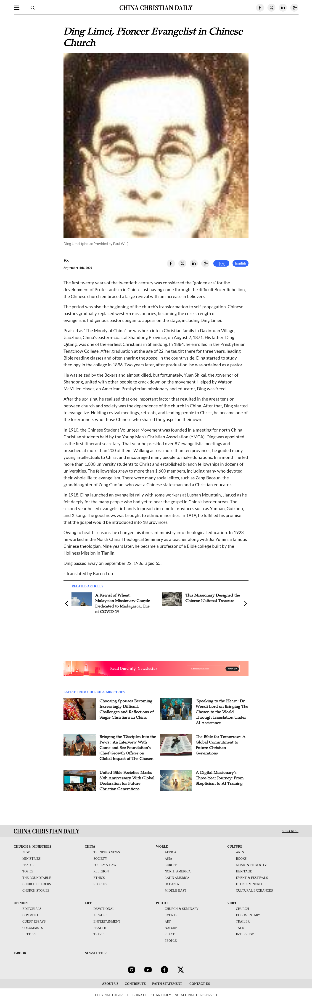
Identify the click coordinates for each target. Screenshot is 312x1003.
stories (100, 884)
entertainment (106, 921)
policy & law (104, 865)
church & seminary (181, 908)
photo (162, 903)
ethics (99, 878)
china (90, 846)
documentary (248, 915)
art (168, 921)
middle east (175, 890)
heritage (244, 871)
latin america (177, 878)
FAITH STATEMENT (167, 983)
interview (245, 934)
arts (240, 852)
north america (178, 871)
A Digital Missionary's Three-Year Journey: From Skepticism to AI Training (220, 778)
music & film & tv (251, 865)
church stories (36, 890)
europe (171, 865)
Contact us (199, 983)
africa (170, 852)
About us (110, 983)
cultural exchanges (254, 890)
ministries (31, 858)
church (242, 908)
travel (99, 934)
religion (101, 871)
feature (29, 865)
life (88, 903)
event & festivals (252, 878)
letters (29, 934)
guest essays (34, 921)
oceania (172, 884)
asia (168, 858)
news (27, 852)
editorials (32, 908)
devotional (103, 908)
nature (171, 928)
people (171, 940)
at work (100, 915)
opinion (21, 903)
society (100, 858)
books (241, 858)
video (232, 903)
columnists (32, 928)
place (170, 934)
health (99, 928)
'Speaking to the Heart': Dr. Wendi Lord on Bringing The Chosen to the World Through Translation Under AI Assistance (222, 711)
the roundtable (36, 878)
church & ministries (32, 846)
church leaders (36, 884)
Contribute (135, 983)
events (171, 915)
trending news (106, 852)
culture (234, 846)
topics (28, 871)
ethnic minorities (251, 884)
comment (30, 915)
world (162, 846)
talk (240, 928)
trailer (243, 921)
